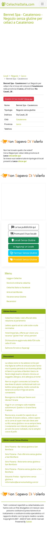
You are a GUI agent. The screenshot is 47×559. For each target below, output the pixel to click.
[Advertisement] (23, 49)
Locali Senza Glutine (24, 240)
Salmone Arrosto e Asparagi (17, 348)
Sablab (29, 521)
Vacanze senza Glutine (16, 296)
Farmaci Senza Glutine (25, 252)
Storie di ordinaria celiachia (18, 283)
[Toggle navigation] (42, 4)
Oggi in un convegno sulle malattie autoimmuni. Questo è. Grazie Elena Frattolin (20, 407)
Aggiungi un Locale (24, 246)
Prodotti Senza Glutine (25, 259)
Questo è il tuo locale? (18, 99)
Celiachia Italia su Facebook (18, 287)
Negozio (14, 76)
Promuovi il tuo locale (25, 233)
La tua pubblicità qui (25, 227)
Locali (5, 76)
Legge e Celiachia (14, 278)
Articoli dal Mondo (14, 292)
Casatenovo (21, 119)
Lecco (23, 76)
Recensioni (11, 301)
